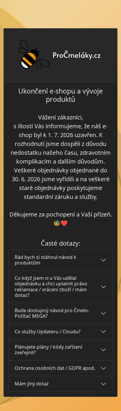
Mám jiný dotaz (32, 383)
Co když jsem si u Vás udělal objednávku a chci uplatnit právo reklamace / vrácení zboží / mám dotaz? (51, 286)
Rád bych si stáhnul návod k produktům (45, 260)
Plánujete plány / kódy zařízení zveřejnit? (48, 350)
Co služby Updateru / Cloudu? (47, 331)
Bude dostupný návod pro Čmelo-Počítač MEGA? (52, 313)
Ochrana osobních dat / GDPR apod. (55, 368)
